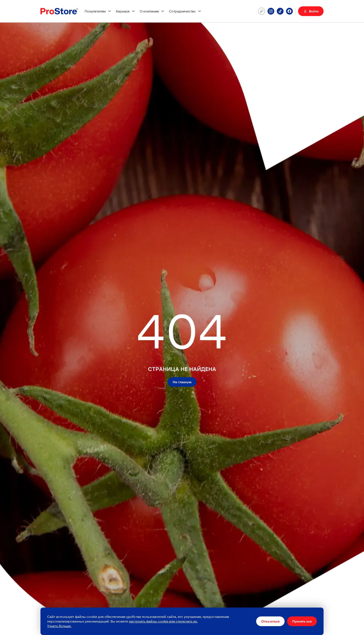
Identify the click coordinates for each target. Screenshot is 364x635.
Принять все (302, 621)
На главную (182, 382)
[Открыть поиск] (261, 11)
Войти (313, 11)
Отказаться (270, 621)
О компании (149, 11)
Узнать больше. (59, 626)
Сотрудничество (182, 11)
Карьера (123, 11)
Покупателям (95, 11)
